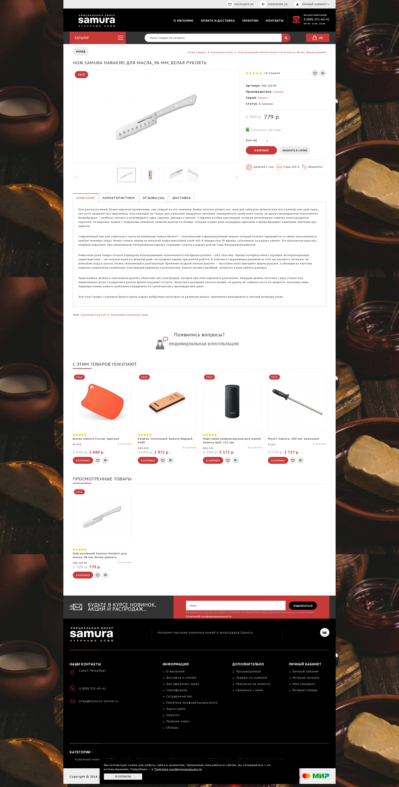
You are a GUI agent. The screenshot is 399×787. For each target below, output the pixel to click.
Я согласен (123, 776)
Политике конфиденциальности (178, 769)
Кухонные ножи (87, 759)
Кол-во (251, 140)
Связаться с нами (250, 690)
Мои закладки (303, 684)
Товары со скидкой (251, 678)
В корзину (261, 150)
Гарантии (250, 20)
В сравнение (322, 73)
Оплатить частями (266, 130)
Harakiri (263, 97)
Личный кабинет (305, 671)
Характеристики (118, 198)
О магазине (183, 20)
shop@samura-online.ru (98, 701)
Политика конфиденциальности (192, 702)
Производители (248, 671)
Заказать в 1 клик (294, 150)
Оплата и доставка (218, 20)
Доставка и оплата (181, 678)
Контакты (274, 20)
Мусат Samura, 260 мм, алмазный (293, 438)
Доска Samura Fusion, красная (96, 438)
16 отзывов (272, 73)
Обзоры (172, 727)
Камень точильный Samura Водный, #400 (165, 440)
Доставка (181, 198)
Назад (81, 51)
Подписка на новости (253, 684)
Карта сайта (175, 709)
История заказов (305, 678)
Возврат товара (305, 690)
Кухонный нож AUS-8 (95, 314)
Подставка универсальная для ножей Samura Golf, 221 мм (232, 440)
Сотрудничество (179, 696)
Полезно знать (178, 721)
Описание (85, 198)
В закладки (314, 73)
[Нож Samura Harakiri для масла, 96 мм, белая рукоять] (126, 175)
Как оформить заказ (182, 684)
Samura (278, 91)
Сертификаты (177, 690)
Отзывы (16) (154, 198)
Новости (173, 715)
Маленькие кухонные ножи (129, 314)
